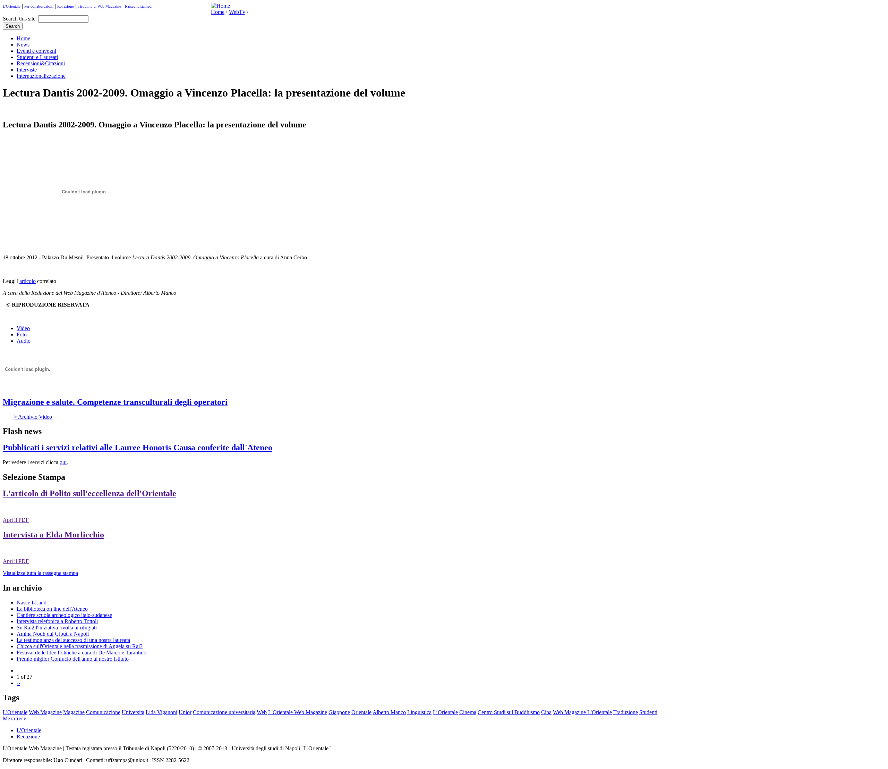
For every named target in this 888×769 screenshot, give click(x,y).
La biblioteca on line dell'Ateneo (52, 609)
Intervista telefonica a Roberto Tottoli (57, 621)
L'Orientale (11, 6)
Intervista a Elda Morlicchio (53, 534)
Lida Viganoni (161, 712)
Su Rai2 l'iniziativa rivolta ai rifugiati (57, 627)
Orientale (361, 712)
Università (133, 712)
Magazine (74, 712)
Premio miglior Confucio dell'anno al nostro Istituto (73, 659)
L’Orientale (445, 712)
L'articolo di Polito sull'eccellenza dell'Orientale (89, 493)
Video (23, 328)
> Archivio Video (33, 417)
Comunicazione (103, 712)
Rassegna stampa (138, 6)
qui (63, 462)
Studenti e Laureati (37, 57)
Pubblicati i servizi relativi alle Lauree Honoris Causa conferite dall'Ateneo (137, 447)
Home (217, 12)
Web (262, 712)
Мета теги (15, 718)
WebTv (237, 12)
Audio (24, 341)
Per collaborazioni (38, 6)
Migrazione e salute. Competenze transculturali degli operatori (115, 402)
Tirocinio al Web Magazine (99, 6)
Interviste (27, 70)
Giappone (339, 712)
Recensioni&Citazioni (41, 63)
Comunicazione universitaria (224, 712)
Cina (546, 712)
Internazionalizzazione (41, 76)
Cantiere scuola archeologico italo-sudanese (64, 615)
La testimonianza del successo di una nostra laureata (73, 640)
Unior (185, 712)
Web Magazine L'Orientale (582, 712)
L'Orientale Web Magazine (297, 712)
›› (18, 683)
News (23, 45)
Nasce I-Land (31, 602)
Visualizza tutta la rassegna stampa (40, 573)
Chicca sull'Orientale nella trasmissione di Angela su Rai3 (80, 646)
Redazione (65, 6)
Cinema (467, 712)
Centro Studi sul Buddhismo (509, 712)
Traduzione (625, 712)
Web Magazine (45, 712)
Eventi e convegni (36, 51)
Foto (22, 334)
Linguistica (419, 712)
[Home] (220, 6)
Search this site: (20, 19)
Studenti (648, 712)
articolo (27, 281)
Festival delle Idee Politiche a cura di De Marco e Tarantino (81, 652)
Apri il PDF (16, 520)
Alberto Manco (389, 712)
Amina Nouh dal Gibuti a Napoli (53, 634)
